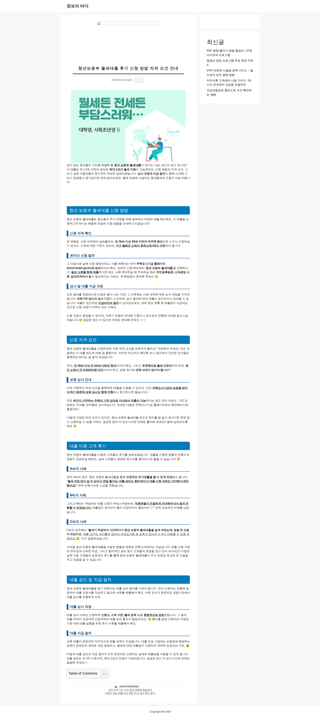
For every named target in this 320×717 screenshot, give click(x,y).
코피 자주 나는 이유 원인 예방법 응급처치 (130, 690)
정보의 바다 (77, 5)
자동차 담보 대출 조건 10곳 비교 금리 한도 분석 (130, 693)
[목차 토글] (102, 674)
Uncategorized (129, 686)
